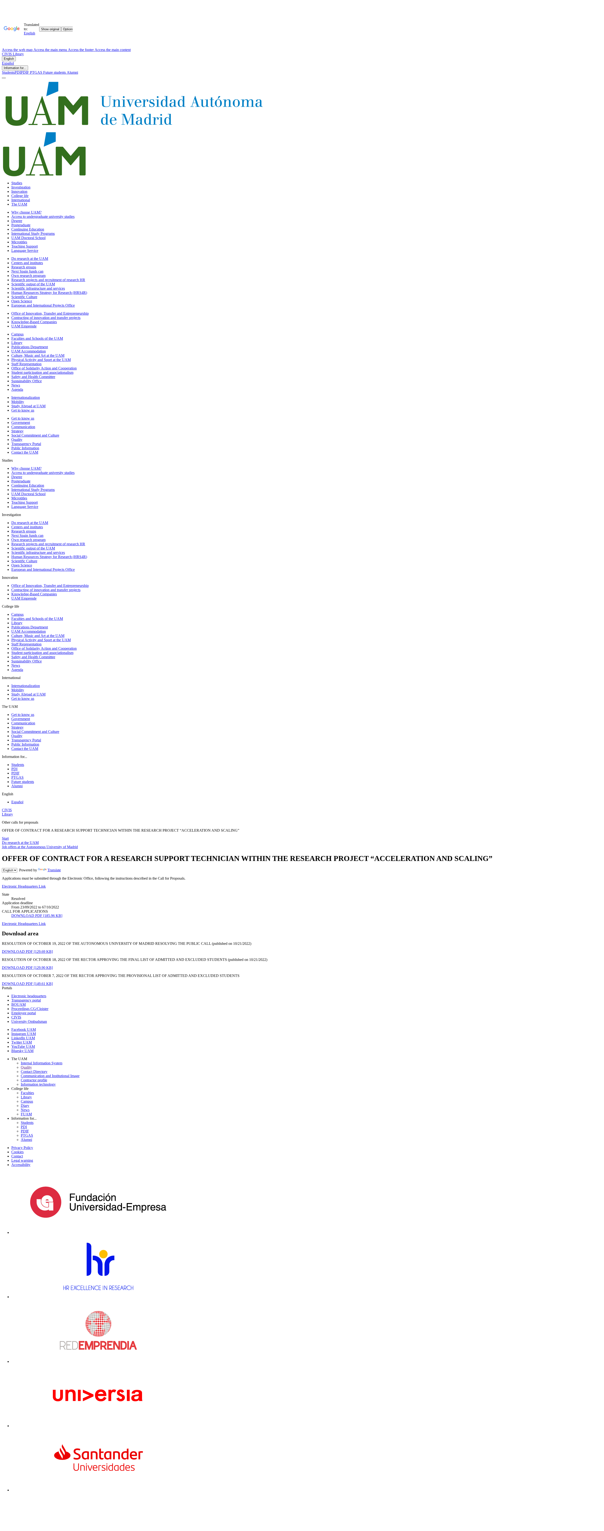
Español (8, 63)
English (9, 58)
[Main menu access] (4, 78)
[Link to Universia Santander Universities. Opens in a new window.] (98, 1490)
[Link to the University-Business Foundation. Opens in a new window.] (98, 1232)
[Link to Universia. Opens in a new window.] (98, 1426)
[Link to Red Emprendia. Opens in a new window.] (98, 1361)
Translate (54, 870)
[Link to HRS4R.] (98, 1297)
